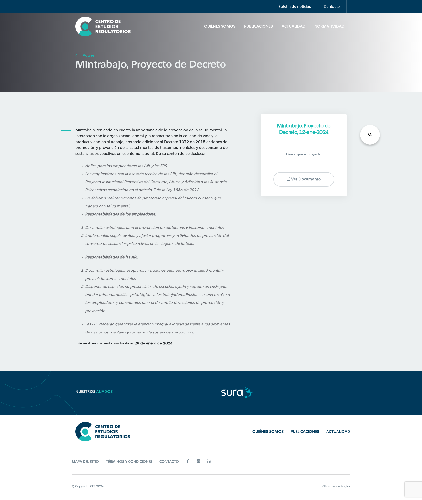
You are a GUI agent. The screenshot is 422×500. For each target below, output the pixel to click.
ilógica (345, 486)
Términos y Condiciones (129, 462)
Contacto (332, 7)
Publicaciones (258, 26)
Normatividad (329, 26)
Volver (88, 55)
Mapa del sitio (85, 462)
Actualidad (294, 26)
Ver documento (305, 179)
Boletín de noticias (294, 7)
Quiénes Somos (219, 26)
